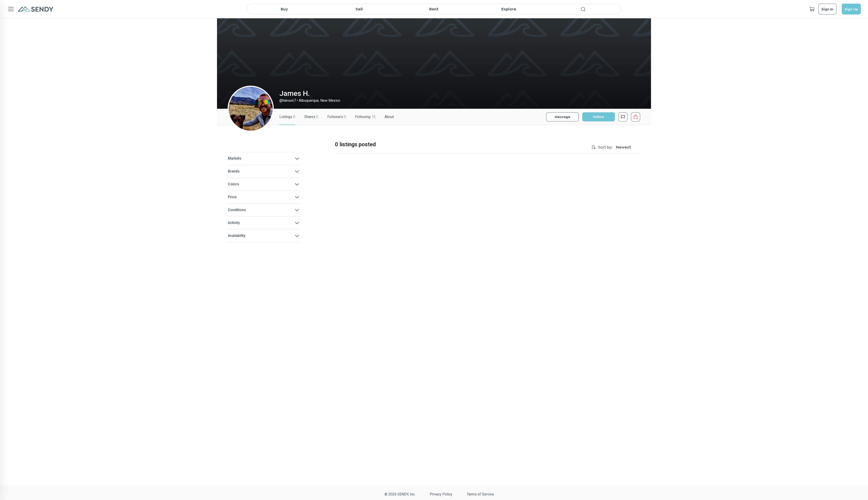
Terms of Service (480, 494)
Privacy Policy (441, 494)
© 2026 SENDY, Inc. (399, 494)
